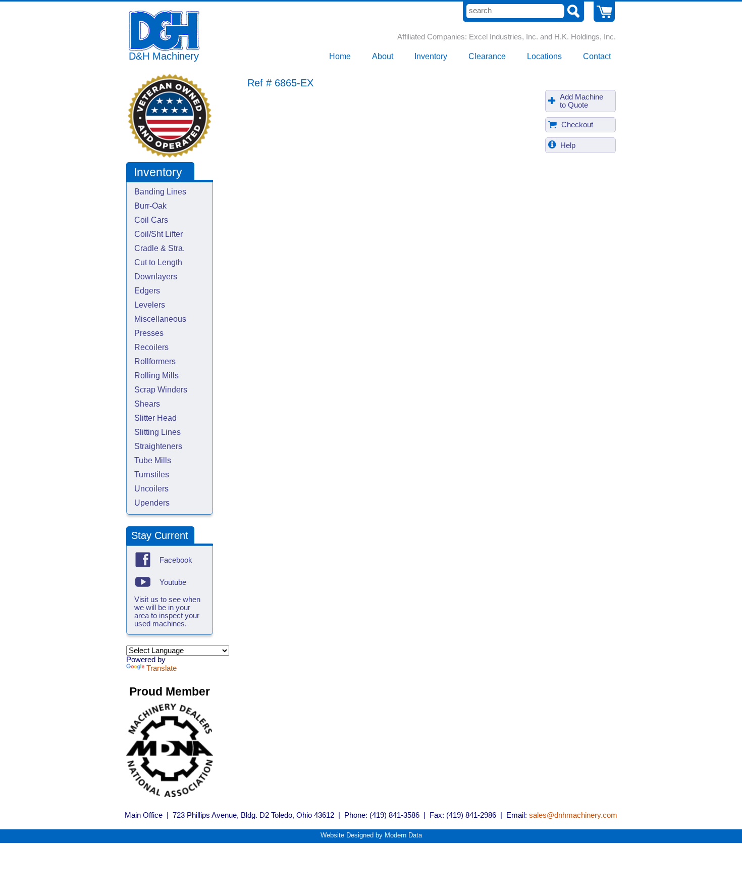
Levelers (149, 305)
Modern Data (403, 835)
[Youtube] (142, 581)
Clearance (487, 56)
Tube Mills (152, 460)
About (382, 56)
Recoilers (151, 347)
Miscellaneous (160, 319)
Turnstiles (151, 474)
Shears (147, 404)
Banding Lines (160, 191)
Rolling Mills (156, 375)
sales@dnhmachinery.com (573, 815)
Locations (544, 56)
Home (340, 56)
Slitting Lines (157, 432)
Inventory (430, 56)
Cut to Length (158, 262)
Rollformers (155, 361)
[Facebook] (142, 559)
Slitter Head (155, 418)
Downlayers (155, 276)
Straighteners (158, 446)
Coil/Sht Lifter (158, 234)
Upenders (152, 503)
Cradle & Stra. (159, 248)
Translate (161, 668)
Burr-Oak (150, 206)
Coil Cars (151, 220)
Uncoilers (151, 488)
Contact (597, 56)
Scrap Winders (160, 389)
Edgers (147, 290)
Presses (149, 333)
